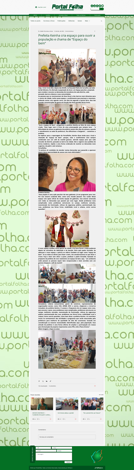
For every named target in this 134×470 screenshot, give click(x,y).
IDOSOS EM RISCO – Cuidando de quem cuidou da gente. (41, 414)
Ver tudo (101, 394)
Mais (86, 21)
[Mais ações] (95, 31)
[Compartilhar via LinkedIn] (46, 381)
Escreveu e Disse (49, 21)
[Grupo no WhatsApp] (92, 6)
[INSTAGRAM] (97, 6)
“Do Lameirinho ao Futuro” (91, 413)
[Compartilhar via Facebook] (39, 381)
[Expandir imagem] (53, 114)
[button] (101, 21)
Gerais (80, 21)
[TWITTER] (100, 6)
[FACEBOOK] (94, 6)
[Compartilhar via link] (50, 381)
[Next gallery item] (94, 349)
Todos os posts (35, 21)
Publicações (61, 21)
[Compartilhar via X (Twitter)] (43, 381)
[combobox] (64, 451)
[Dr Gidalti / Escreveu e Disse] (102, 6)
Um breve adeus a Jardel (66, 413)
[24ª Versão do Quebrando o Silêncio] (42, 404)
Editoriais (71, 21)
